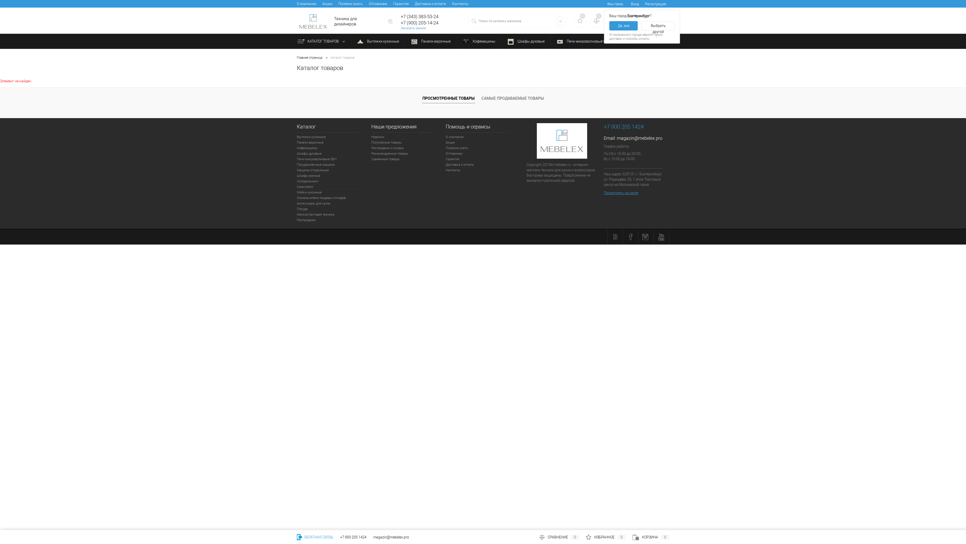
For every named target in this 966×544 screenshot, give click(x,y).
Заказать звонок (413, 28)
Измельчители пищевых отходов (321, 198)
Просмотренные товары (448, 98)
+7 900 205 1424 (353, 537)
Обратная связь (318, 537)
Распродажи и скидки (387, 148)
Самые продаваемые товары (512, 98)
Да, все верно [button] (623, 27)
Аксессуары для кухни (313, 203)
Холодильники (307, 181)
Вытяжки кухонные (382, 41)
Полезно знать (350, 4)
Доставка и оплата (430, 4)
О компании (306, 4)
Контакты (460, 4)
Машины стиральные (313, 170)
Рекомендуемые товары (389, 153)
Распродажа (306, 220)
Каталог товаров (323, 41)
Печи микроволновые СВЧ (588, 41)
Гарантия (401, 4)
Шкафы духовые (531, 41)
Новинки (377, 137)
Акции (327, 4)
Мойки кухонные (309, 192)
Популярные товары (386, 142)
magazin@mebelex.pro (639, 138)
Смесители (305, 187)
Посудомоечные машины (316, 164)
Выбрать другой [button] (658, 27)
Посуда (302, 209)
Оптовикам (378, 4)
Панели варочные (435, 41)
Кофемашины (483, 41)
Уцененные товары (385, 159)
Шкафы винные (308, 176)
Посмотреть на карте (621, 193)
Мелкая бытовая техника (315, 214)
